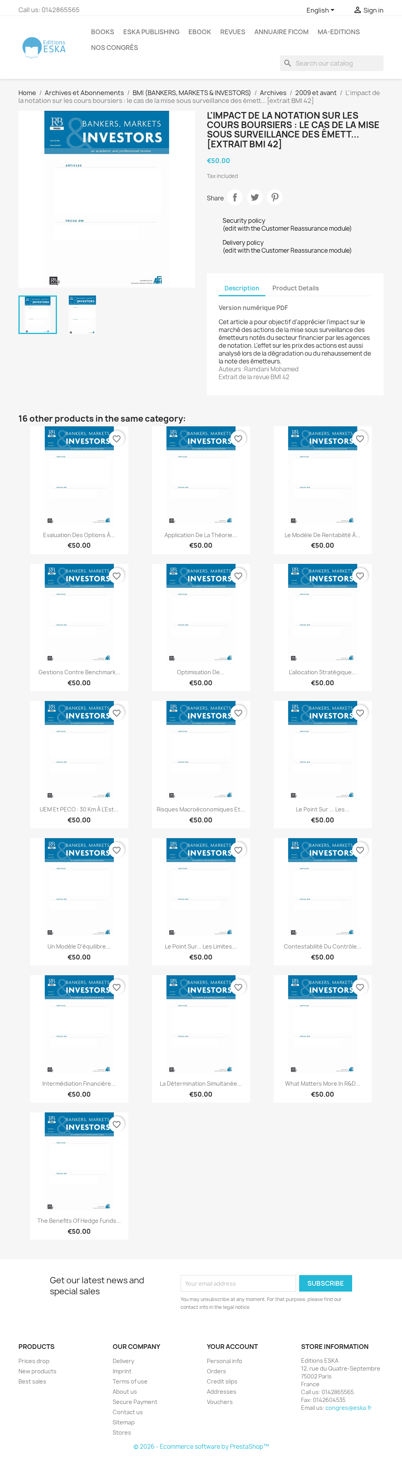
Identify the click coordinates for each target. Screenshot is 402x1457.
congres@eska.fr (348, 1407)
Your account (232, 1346)
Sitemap (124, 1422)
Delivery (123, 1361)
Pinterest (275, 197)
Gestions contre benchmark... (79, 672)
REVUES (232, 32)
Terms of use (130, 1381)
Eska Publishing (151, 32)
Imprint (122, 1371)
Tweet (255, 197)
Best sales (32, 1381)
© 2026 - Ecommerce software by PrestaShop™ (201, 1446)
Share (235, 197)
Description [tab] (242, 288)
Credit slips (222, 1381)
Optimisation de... (201, 672)
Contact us (128, 1412)
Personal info (224, 1361)
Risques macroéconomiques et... (201, 809)
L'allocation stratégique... (322, 672)
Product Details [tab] (295, 288)
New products (37, 1371)
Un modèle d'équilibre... (79, 946)
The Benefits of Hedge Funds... (79, 1220)
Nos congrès (114, 47)
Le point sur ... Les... (322, 809)
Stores (122, 1432)
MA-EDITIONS (339, 32)
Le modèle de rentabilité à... (322, 535)
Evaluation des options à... (79, 535)
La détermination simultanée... (201, 1083)
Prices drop (33, 1361)
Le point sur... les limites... (201, 946)
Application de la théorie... (200, 535)
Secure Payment (135, 1402)
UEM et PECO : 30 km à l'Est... (79, 809)
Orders (216, 1371)
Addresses (221, 1391)
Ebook (199, 32)
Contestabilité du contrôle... (323, 946)
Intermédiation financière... (79, 1083)
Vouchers (220, 1402)
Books (102, 32)
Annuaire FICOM (281, 32)
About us (125, 1391)
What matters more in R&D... (322, 1083)
